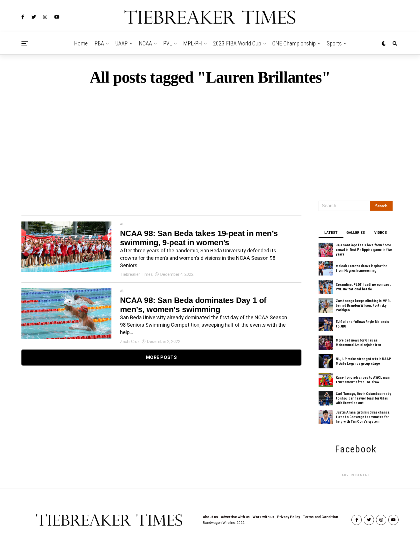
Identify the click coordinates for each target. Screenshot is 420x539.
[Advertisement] (210, 141)
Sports (334, 43)
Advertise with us (235, 517)
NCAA (145, 43)
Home (81, 43)
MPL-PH (192, 43)
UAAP (121, 43)
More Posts (161, 357)
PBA (99, 43)
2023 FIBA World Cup (237, 43)
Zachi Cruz (130, 341)
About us (210, 517)
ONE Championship (294, 43)
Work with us (263, 517)
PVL (167, 43)
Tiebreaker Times (136, 274)
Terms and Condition (320, 517)
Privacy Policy (288, 517)
